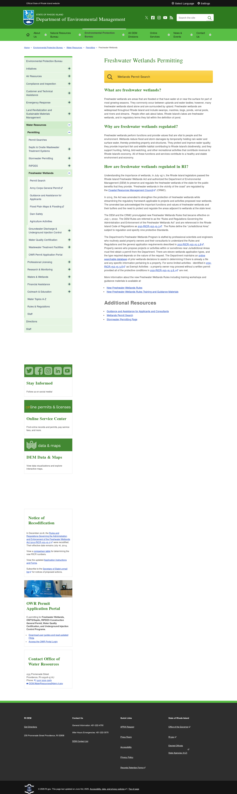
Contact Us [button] (204, 34)
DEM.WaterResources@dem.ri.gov (46, 683)
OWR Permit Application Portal (45, 254)
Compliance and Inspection (41, 83)
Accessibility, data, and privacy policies (107, 788)
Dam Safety (36, 214)
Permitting (90, 47)
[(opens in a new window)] (147, 18)
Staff (30, 314)
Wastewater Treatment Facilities (46, 247)
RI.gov (171, 736)
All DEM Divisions (133, 34)
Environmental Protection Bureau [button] (105, 34)
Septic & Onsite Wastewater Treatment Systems (44, 149)
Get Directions (30, 726)
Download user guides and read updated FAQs (48, 636)
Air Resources (34, 76)
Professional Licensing (39, 262)
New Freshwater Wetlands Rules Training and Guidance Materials (142, 291)
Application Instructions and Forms (46, 561)
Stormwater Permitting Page (122, 319)
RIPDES (33, 165)
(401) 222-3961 (44, 680)
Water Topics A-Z (36, 299)
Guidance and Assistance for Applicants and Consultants (138, 311)
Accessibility (126, 747)
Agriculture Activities (41, 221)
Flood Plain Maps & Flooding (45, 206)
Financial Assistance (38, 284)
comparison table (42, 551)
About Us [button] (41, 34)
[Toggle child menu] (69, 68)
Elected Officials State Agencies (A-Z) (177, 749)
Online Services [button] (160, 34)
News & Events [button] (183, 34)
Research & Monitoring (40, 269)
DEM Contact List (80, 741)
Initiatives (31, 68)
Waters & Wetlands (37, 276)
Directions (31, 321)
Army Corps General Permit (45, 188)
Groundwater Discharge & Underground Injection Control (45, 230)
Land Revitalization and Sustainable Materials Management (39, 113)
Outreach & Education (39, 291)
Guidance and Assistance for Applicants (45, 197)
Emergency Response (38, 102)
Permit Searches (38, 139)
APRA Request (127, 726)
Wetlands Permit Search (120, 315)
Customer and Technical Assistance (39, 93)
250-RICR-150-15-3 (149, 226)
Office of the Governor (178, 726)
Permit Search (37, 180)
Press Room (126, 736)
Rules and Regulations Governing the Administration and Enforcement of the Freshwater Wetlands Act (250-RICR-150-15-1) (48, 537)
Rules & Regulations (38, 306)
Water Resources (74, 47)
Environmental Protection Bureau (48, 47)
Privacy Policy (126, 757)
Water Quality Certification (43, 239)
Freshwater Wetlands (41, 173)
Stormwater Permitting (41, 158)
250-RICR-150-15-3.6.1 (163, 270)
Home (27, 47)
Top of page (134, 788)
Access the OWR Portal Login (43, 641)
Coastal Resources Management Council (130, 190)
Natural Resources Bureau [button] (66, 34)
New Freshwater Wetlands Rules (124, 287)
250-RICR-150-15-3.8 (189, 244)
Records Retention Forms (132, 767)
